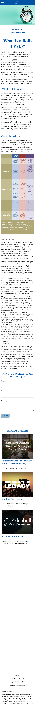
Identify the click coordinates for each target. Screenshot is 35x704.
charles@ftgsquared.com (17, 685)
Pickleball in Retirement (13, 536)
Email (3, 391)
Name (3, 381)
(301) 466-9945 (19, 678)
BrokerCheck (10, 691)
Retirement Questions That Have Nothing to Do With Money (17, 462)
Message (4, 401)
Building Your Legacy (12, 499)
